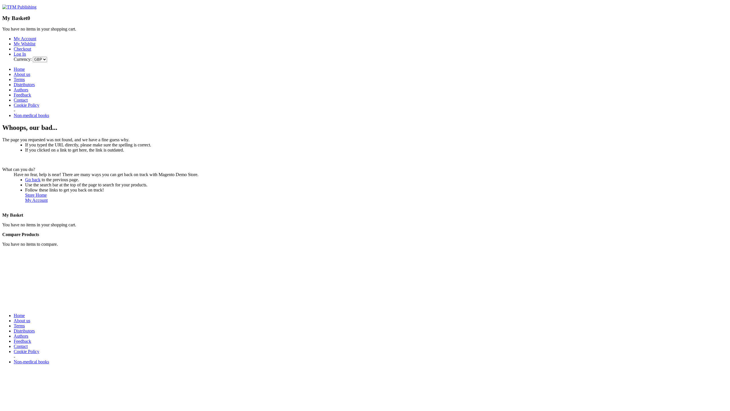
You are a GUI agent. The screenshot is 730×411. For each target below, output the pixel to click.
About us (22, 74)
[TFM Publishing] (19, 7)
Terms (19, 79)
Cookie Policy (26, 105)
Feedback (22, 94)
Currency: (23, 59)
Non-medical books (31, 115)
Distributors (24, 84)
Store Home (36, 195)
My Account (36, 200)
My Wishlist (24, 43)
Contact (21, 100)
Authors (21, 89)
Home (19, 69)
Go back (32, 179)
